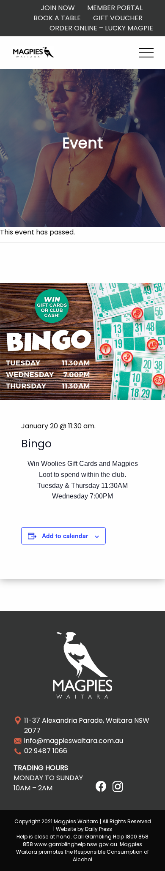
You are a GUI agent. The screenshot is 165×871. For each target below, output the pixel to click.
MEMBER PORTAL (115, 8)
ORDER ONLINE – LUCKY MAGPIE (101, 28)
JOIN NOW (58, 8)
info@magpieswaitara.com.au (73, 741)
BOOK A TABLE (57, 18)
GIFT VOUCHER (118, 18)
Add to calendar (65, 535)
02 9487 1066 (45, 751)
